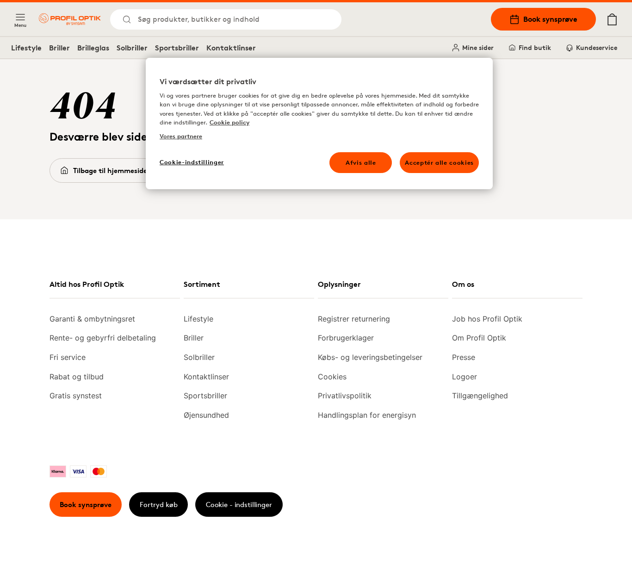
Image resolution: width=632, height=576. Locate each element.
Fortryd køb (159, 504)
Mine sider (478, 47)
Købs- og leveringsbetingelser (370, 357)
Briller (59, 47)
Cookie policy (229, 122)
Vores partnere (181, 136)
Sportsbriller (177, 47)
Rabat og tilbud (77, 376)
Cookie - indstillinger (239, 504)
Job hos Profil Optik (487, 318)
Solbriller (132, 47)
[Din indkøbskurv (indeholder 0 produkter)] (612, 19)
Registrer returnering (354, 318)
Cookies (332, 376)
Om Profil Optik (479, 337)
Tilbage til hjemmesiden (112, 170)
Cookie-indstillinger (192, 162)
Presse (463, 357)
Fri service (68, 357)
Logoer (464, 376)
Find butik (535, 47)
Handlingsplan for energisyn (367, 415)
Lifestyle (26, 47)
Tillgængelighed (480, 395)
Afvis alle (361, 162)
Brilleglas (93, 47)
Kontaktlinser (231, 47)
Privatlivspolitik (345, 395)
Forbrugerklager (346, 337)
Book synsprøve (550, 19)
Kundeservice (596, 47)
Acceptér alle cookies (439, 162)
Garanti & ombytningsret (92, 318)
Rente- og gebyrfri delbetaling (103, 337)
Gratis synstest (76, 395)
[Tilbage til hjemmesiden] (70, 19)
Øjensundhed (206, 415)
